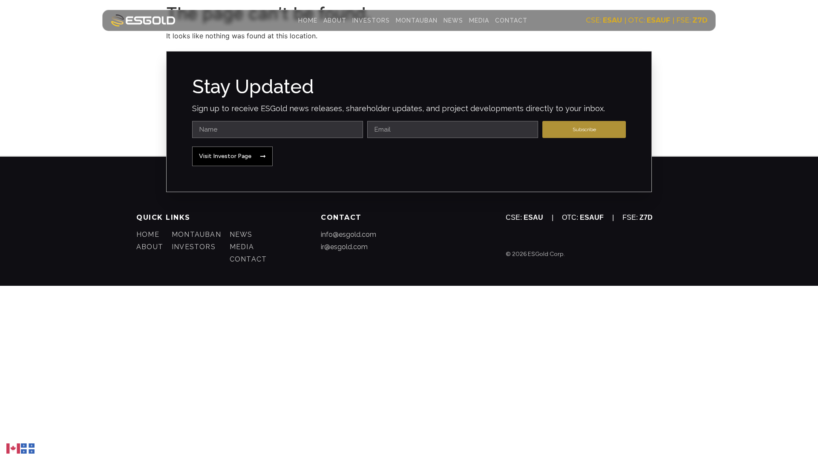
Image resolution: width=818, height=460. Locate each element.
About (334, 20)
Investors (371, 20)
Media (479, 20)
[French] (28, 447)
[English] (13, 447)
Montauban (417, 20)
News (453, 20)
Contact (511, 20)
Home (307, 20)
